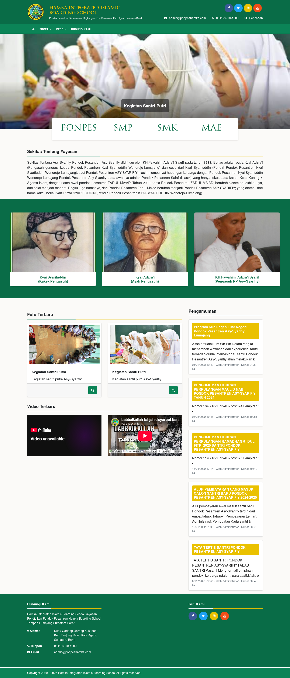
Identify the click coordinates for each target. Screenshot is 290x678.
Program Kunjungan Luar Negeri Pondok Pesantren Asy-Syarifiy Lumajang (220, 330)
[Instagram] (248, 8)
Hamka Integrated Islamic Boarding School (86, 673)
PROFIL (44, 29)
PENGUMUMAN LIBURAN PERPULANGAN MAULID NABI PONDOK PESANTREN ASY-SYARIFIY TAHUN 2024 (225, 391)
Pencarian (255, 18)
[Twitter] (239, 8)
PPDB (59, 29)
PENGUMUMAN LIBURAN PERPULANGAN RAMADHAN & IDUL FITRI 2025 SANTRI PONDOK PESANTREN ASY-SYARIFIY (224, 443)
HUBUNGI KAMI (80, 29)
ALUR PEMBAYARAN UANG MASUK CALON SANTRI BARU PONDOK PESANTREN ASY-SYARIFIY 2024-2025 (225, 493)
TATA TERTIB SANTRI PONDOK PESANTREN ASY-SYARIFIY (220, 549)
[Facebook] (229, 8)
